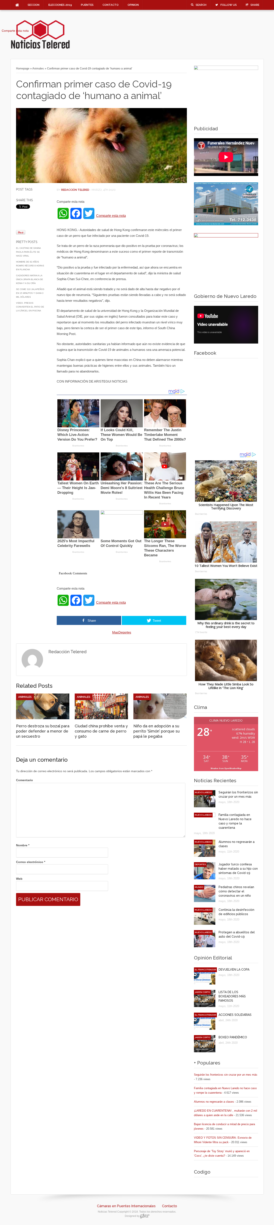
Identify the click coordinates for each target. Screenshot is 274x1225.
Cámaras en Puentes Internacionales (126, 1206)
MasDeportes (121, 632)
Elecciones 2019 (60, 4)
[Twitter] (15, 26)
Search (201, 4)
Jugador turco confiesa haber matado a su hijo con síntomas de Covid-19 (238, 869)
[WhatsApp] (15, 23)
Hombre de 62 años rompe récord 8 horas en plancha (30, 266)
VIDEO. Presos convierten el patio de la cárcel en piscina (30, 307)
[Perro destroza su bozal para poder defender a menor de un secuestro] (42, 718)
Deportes (200, 864)
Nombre (22, 845)
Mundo (199, 887)
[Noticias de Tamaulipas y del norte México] (40, 48)
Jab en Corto (202, 992)
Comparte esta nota (111, 216)
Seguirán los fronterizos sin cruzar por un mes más (225, 1074)
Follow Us (228, 4)
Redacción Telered (75, 189)
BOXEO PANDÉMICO (233, 1037)
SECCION (33, 4)
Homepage (22, 68)
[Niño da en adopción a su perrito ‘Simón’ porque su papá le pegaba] (160, 718)
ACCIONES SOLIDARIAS (235, 1014)
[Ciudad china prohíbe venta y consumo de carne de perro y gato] (101, 718)
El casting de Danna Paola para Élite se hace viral (28, 252)
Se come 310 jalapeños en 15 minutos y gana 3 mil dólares (30, 293)
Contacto (111, 4)
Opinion (133, 4)
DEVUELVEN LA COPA (234, 969)
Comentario (24, 780)
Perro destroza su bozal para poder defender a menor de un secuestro (42, 731)
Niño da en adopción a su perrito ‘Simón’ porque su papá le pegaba (156, 731)
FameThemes (145, 1216)
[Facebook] (15, 25)
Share (254, 4)
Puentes (87, 4)
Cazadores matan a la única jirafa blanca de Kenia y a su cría (29, 279)
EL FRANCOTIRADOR (205, 969)
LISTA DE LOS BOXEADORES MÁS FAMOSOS (232, 996)
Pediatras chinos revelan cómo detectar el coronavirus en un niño (236, 891)
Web (19, 878)
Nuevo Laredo (203, 792)
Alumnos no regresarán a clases (214, 1101)
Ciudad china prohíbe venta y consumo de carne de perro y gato (101, 731)
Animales (38, 68)
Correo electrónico (30, 862)
